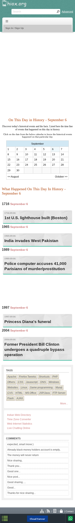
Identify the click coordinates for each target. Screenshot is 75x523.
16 (17, 159)
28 (62, 164)
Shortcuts (44, 376)
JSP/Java (44, 392)
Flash (11, 398)
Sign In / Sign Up (14, 28)
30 (17, 170)
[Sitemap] (42, 511)
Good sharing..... (16, 482)
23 (17, 164)
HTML (19, 392)
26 (44, 164)
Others (11, 382)
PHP (55, 376)
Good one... (13, 471)
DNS (43, 382)
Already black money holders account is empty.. (34, 449)
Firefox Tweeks (27, 376)
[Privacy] (61, 511)
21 (62, 159)
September (37, 143)
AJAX (20, 398)
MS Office (30, 392)
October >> (61, 176)
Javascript (32, 382)
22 (9, 164)
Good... (11, 487)
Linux (24, 387)
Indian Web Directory (19, 415)
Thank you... (14, 466)
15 (9, 159)
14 (62, 154)
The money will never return (23, 455)
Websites (13, 387)
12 (44, 154)
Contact (70, 511)
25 (35, 164)
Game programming (41, 387)
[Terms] (55, 511)
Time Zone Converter (19, 419)
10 (26, 154)
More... (64, 403)
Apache (12, 376)
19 (44, 159)
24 (26, 164)
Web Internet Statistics (19, 423)
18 (35, 159)
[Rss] (48, 511)
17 (26, 159)
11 (35, 154)
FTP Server (59, 392)
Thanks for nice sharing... (21, 493)
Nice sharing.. (15, 460)
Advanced (67, 11)
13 (53, 154)
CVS (10, 392)
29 (9, 170)
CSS (20, 382)
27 (53, 164)
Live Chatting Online (18, 428)
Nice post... (13, 476)
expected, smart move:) (20, 444)
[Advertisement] (37, 72)
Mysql (59, 387)
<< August (13, 176)
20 (53, 159)
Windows (54, 382)
